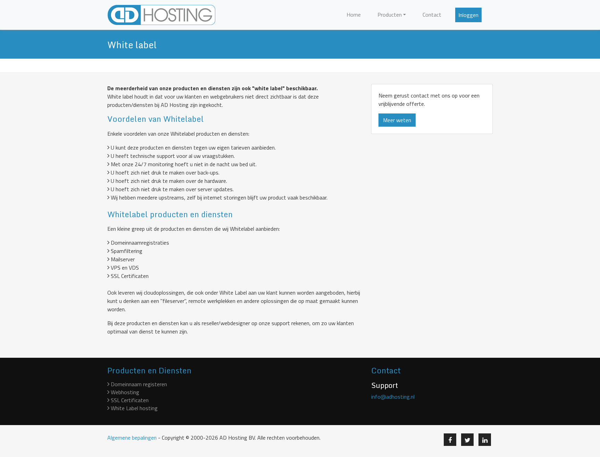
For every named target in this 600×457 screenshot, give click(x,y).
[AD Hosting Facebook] (450, 439)
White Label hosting (133, 408)
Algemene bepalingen (132, 437)
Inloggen (468, 15)
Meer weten (397, 120)
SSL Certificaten (129, 400)
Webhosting (124, 392)
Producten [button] (389, 14)
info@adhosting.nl (393, 396)
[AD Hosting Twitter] (467, 439)
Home (354, 14)
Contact (432, 14)
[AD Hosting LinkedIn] (484, 439)
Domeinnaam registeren (138, 384)
